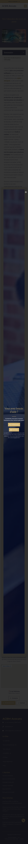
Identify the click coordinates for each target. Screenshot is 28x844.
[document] (14, 422)
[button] (25, 192)
